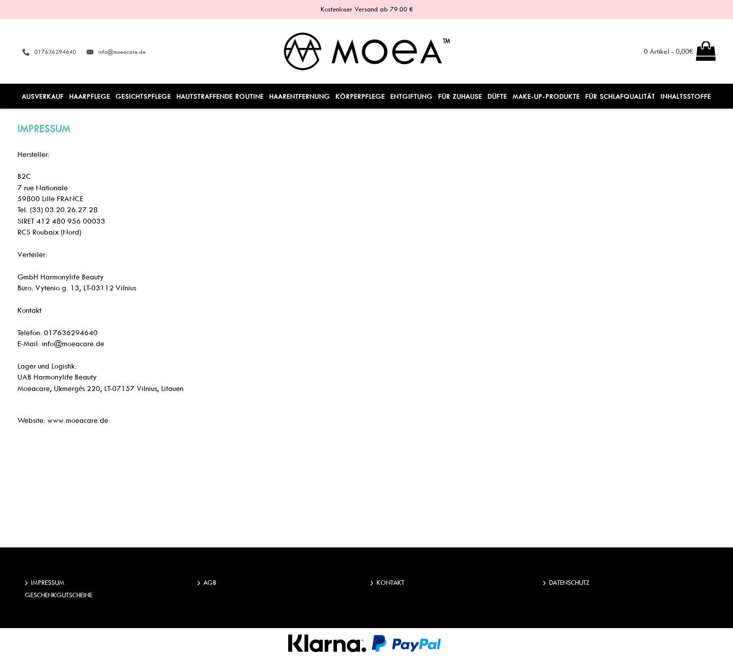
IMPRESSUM (47, 582)
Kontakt (390, 582)
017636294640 (55, 51)
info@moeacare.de (122, 51)
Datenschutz (569, 582)
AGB (209, 582)
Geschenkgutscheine (58, 595)
